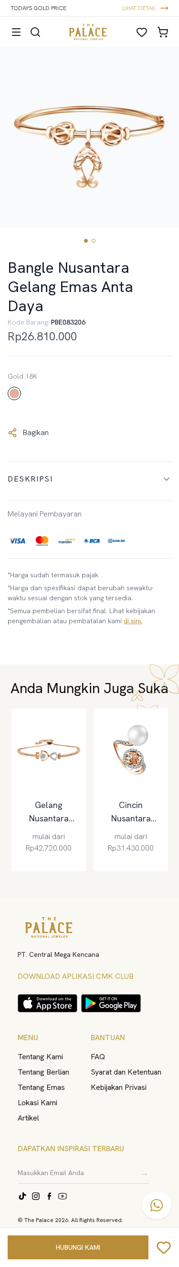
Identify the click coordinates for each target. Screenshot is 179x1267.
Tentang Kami (40, 1057)
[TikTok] (22, 1196)
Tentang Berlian (43, 1072)
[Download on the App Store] (47, 1003)
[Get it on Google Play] (111, 1003)
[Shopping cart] (162, 32)
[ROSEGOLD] (14, 393)
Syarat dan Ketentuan (126, 1072)
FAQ (98, 1057)
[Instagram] (36, 1196)
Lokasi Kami (37, 1103)
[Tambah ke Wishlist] (163, 1247)
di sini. (133, 621)
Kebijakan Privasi (119, 1087)
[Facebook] (49, 1196)
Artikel (28, 1118)
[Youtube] (62, 1196)
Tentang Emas (41, 1087)
